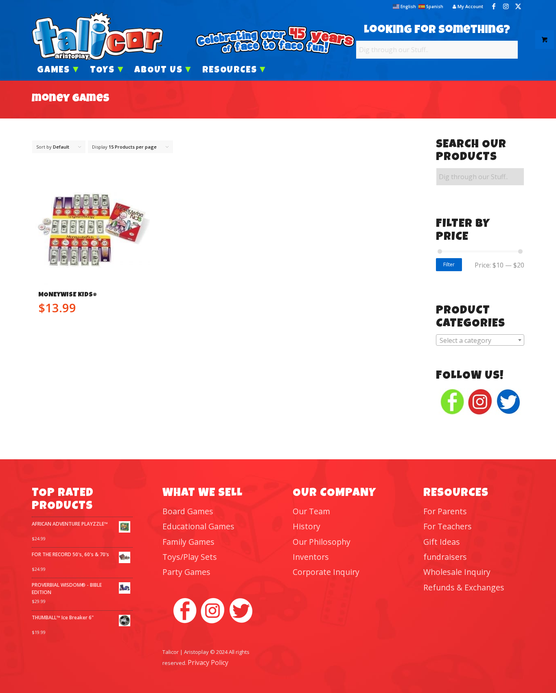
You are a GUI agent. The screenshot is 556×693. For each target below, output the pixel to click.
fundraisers (445, 556)
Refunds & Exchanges (463, 587)
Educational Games (198, 526)
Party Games (186, 571)
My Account (469, 6)
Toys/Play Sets (189, 556)
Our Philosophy (321, 541)
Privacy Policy (208, 662)
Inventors (311, 556)
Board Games (187, 511)
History (306, 526)
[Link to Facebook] (494, 6)
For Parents (445, 511)
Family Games (188, 541)
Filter (449, 264)
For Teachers (447, 526)
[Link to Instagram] (506, 6)
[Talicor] (97, 36)
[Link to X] (518, 6)
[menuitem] (466, 6)
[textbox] (480, 340)
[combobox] (480, 340)
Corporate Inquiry (326, 571)
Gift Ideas (441, 541)
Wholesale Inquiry (456, 571)
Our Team (311, 511)
